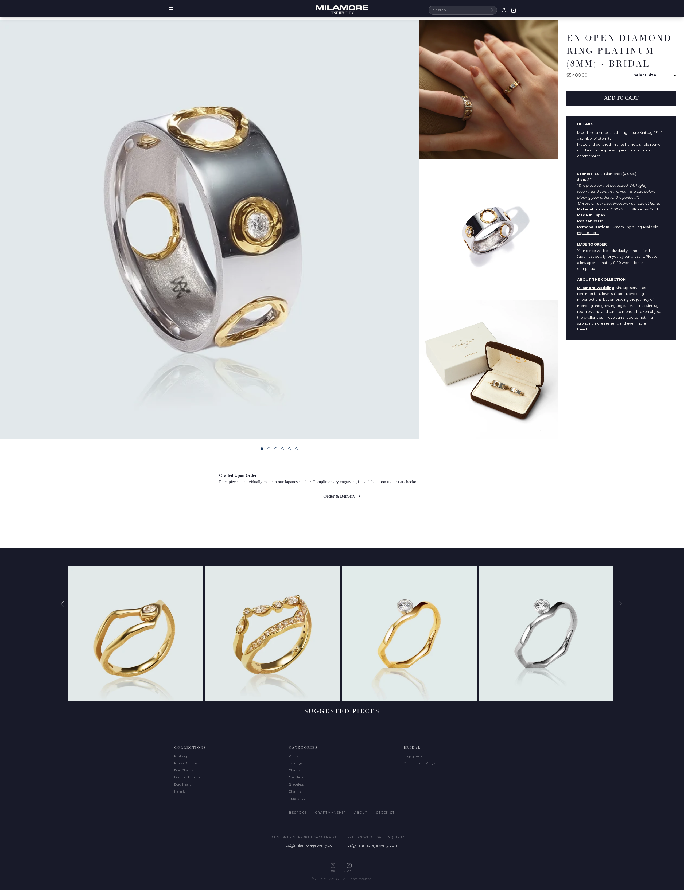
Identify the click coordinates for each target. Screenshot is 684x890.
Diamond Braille (187, 777)
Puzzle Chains (185, 763)
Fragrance (297, 799)
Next (619, 603)
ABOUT (361, 812)
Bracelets (296, 784)
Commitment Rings (420, 763)
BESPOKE (298, 812)
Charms (295, 791)
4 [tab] (282, 448)
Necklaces (297, 777)
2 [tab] (268, 448)
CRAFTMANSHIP (330, 812)
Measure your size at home (636, 203)
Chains (294, 770)
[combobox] (463, 10)
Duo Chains (183, 770)
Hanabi (180, 791)
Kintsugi (181, 756)
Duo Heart (182, 784)
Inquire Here (588, 233)
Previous (64, 603)
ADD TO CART (621, 98)
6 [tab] (296, 448)
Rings (293, 756)
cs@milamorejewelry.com (311, 845)
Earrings (295, 763)
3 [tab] (275, 448)
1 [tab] (262, 448)
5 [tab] (289, 448)
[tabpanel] (209, 229)
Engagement (414, 756)
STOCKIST (385, 812)
